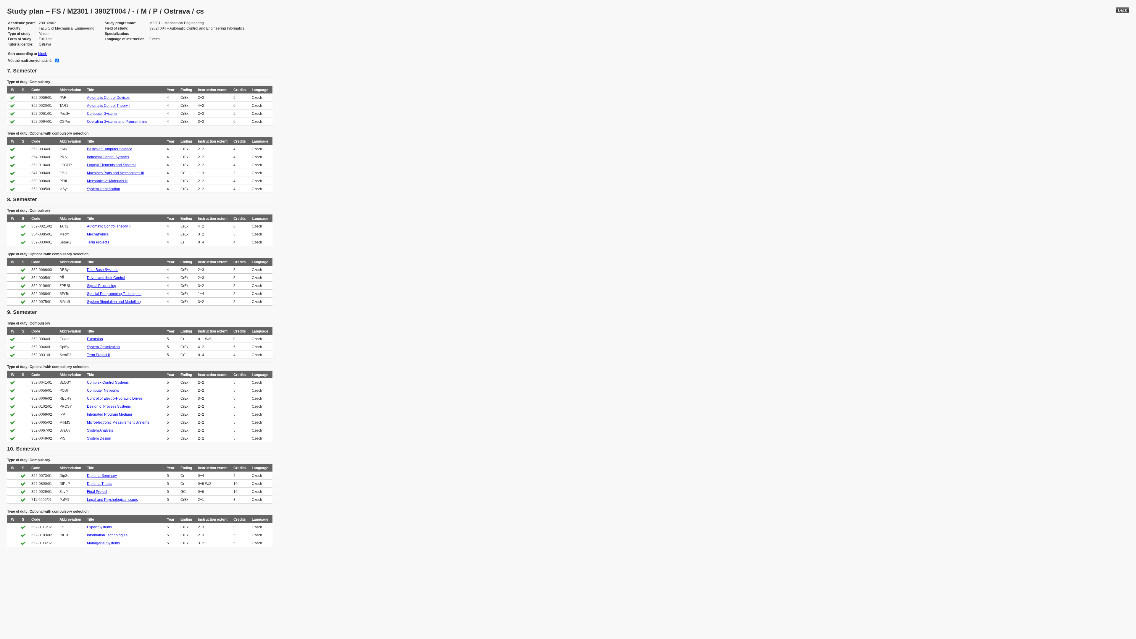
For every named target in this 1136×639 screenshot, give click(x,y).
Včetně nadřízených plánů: (30, 61)
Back (1122, 10)
